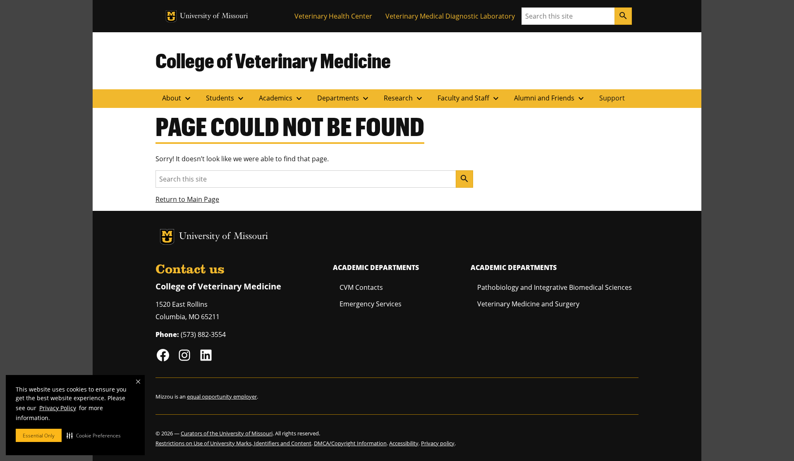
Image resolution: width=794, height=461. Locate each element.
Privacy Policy (57, 408)
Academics (281, 98)
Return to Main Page (187, 199)
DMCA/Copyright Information (350, 443)
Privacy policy (437, 443)
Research (404, 98)
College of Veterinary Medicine (273, 60)
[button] (93, 435)
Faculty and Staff (469, 98)
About (177, 98)
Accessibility (404, 443)
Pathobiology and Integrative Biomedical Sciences (554, 287)
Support (612, 98)
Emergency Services (371, 303)
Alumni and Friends (550, 98)
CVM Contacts (361, 287)
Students (226, 98)
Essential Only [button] (39, 435)
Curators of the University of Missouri (227, 433)
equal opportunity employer (222, 396)
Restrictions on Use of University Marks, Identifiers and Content (233, 443)
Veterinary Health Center (333, 16)
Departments (344, 98)
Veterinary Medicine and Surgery (528, 303)
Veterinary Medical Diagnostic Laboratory (450, 16)
